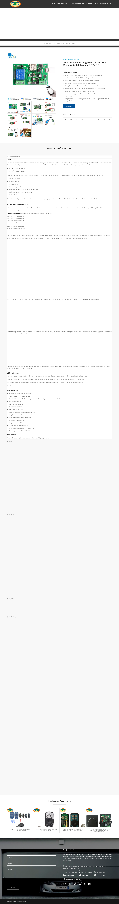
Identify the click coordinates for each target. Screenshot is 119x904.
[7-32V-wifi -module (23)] (25, 132)
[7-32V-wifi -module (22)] (13, 132)
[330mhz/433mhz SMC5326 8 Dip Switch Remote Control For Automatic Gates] (73, 817)
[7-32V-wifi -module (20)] (38, 119)
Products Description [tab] (15, 156)
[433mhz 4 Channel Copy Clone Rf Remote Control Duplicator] (46, 817)
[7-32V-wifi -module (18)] (13, 119)
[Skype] (89, 884)
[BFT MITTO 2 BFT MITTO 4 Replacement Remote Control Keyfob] (20, 817)
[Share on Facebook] (65, 119)
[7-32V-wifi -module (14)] (25, 107)
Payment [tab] (11, 599)
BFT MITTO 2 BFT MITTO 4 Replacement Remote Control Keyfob (20, 829)
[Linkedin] (79, 884)
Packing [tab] (11, 441)
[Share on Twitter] (71, 119)
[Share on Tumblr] (93, 119)
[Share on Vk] (98, 119)
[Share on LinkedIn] (87, 119)
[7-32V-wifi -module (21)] (50, 119)
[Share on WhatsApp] (76, 119)
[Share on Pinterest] (82, 119)
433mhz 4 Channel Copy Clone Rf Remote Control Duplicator (46, 829)
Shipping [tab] (11, 514)
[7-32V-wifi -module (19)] (25, 119)
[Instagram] (84, 884)
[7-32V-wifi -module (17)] (50, 107)
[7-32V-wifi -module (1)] (31, 76)
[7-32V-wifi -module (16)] (38, 107)
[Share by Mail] (109, 119)
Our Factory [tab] (12, 617)
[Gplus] (70, 884)
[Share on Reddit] (104, 119)
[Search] (110, 4)
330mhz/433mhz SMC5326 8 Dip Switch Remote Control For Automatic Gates (73, 829)
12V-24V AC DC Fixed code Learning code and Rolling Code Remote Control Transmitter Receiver (99, 830)
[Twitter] (75, 884)
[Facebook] (65, 884)
